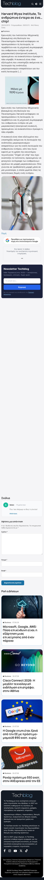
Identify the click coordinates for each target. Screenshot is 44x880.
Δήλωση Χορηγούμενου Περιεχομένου (24, 862)
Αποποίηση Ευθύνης (27, 864)
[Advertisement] (22, 397)
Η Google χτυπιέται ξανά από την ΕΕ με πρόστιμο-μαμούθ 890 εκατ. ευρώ (20, 734)
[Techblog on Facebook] (5, 850)
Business (6, 31)
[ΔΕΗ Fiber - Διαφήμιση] (22, 91)
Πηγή (3, 233)
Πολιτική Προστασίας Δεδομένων (23, 860)
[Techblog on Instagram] (9, 850)
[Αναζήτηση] (32, 3)
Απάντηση (13, 513)
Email (3, 571)
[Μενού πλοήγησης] (40, 3)
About (20, 870)
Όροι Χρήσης (7, 860)
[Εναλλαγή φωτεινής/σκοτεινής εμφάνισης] (36, 3)
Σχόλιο (4, 532)
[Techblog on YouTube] (15, 851)
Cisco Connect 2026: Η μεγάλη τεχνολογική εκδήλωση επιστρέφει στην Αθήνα (19, 685)
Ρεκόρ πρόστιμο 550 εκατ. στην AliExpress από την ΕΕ (21, 779)
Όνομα (4, 560)
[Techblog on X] (21, 851)
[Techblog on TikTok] (26, 850)
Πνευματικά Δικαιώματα (12, 864)
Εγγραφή (22, 287)
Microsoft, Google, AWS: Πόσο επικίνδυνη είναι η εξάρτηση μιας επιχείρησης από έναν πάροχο (20, 634)
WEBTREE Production (30, 870)
